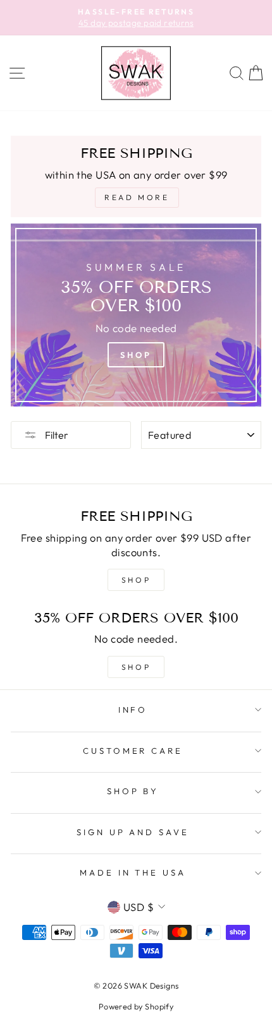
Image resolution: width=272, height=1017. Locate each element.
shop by (133, 791)
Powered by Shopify (136, 1006)
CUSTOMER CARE (133, 751)
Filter (55, 435)
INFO (133, 710)
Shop (136, 355)
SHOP (136, 580)
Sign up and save (133, 832)
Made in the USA (133, 872)
